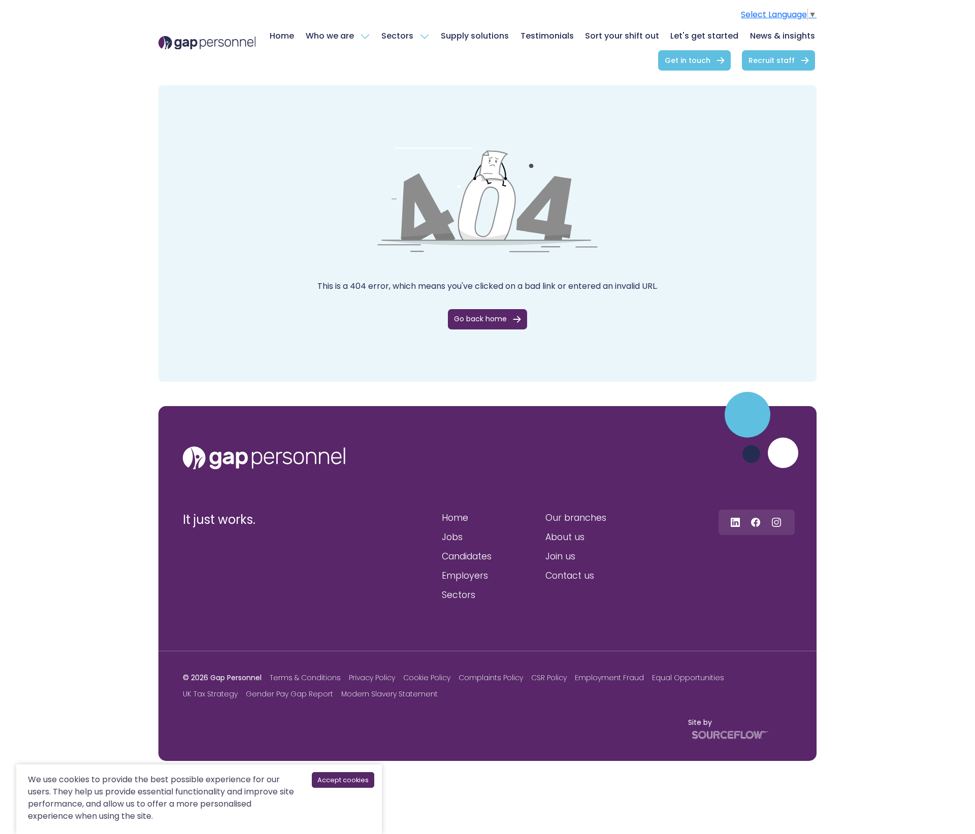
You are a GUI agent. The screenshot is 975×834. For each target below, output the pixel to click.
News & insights (782, 36)
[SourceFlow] (728, 734)
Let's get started (704, 36)
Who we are (330, 36)
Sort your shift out (622, 36)
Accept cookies (343, 780)
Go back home (480, 319)
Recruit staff (772, 60)
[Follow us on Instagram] (776, 522)
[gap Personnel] (206, 43)
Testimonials (547, 36)
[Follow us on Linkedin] (735, 522)
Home (282, 36)
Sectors (397, 36)
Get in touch (687, 60)
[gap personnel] (264, 458)
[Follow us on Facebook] (755, 522)
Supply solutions (475, 36)
